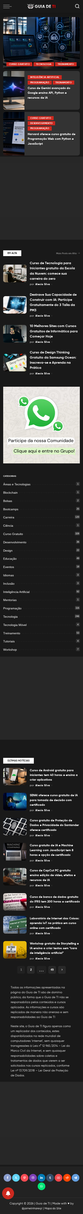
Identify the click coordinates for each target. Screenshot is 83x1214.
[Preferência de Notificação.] (8, 1193)
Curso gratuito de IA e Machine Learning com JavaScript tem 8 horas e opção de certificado (51, 850)
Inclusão (8, 583)
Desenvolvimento (41, 123)
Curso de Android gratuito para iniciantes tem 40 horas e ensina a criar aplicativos (54, 775)
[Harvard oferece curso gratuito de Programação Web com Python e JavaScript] (13, 134)
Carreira (8, 517)
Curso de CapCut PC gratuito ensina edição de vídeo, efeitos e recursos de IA (53, 875)
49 (52, 969)
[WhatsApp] (41, 1186)
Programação (39, 82)
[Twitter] (16, 1178)
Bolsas (7, 501)
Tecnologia (44, 64)
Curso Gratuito (19, 64)
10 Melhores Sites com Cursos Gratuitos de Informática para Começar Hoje (54, 331)
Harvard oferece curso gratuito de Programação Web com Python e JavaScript (51, 139)
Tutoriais (9, 641)
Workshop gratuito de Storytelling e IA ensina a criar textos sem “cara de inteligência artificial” (54, 948)
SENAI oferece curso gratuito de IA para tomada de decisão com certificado (54, 800)
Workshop (10, 649)
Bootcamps (10, 509)
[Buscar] (77, 6)
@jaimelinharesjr (32, 1208)
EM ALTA (12, 253)
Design (8, 550)
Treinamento (66, 64)
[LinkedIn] (41, 1178)
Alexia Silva (42, 284)
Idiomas (8, 575)
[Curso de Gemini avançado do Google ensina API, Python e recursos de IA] (13, 90)
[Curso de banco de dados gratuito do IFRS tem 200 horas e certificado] (15, 902)
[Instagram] (33, 1178)
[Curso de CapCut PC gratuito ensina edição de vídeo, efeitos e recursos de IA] (15, 877)
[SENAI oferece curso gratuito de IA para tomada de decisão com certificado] (15, 801)
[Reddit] (67, 1178)
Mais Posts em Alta (66, 253)
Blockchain (10, 492)
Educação (10, 558)
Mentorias (10, 600)
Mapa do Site (52, 1208)
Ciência (8, 525)
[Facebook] (7, 1178)
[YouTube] (58, 1178)
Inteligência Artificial (44, 77)
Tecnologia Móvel (15, 625)
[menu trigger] (8, 6)
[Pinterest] (24, 1178)
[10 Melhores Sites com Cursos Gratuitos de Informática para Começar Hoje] (15, 334)
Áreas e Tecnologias (16, 484)
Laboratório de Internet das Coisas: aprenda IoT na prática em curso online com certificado (54, 923)
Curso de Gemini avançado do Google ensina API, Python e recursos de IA (49, 92)
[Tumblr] (50, 1178)
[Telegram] (75, 1178)
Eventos (8, 567)
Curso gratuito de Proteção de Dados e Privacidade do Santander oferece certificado (54, 825)
